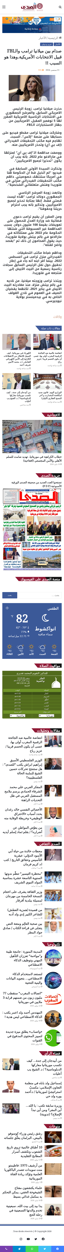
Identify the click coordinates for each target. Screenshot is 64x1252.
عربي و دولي (47, 44)
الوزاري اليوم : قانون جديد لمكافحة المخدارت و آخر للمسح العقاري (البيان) (50, 395)
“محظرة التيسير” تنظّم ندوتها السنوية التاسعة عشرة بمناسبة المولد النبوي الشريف (22, 877)
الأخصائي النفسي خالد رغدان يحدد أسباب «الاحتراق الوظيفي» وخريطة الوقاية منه (23, 813)
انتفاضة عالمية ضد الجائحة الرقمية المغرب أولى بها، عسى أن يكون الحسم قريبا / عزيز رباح (48, 357)
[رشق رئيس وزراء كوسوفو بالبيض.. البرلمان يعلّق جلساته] (53, 1137)
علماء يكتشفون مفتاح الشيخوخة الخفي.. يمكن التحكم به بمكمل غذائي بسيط (22, 1192)
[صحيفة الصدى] (32, 6)
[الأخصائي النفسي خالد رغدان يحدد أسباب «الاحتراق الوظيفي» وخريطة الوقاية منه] (53, 813)
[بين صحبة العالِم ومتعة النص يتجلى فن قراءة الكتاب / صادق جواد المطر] (53, 927)
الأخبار (42, 38)
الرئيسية (53, 38)
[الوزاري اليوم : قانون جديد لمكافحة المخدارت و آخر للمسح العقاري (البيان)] (47, 381)
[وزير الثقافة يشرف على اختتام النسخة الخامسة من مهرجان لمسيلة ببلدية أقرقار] (53, 895)
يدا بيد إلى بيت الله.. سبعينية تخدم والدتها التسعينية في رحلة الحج (24, 1210)
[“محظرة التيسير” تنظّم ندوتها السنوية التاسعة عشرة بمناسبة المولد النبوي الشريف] (53, 877)
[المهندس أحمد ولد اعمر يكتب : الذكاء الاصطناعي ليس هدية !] (53, 1018)
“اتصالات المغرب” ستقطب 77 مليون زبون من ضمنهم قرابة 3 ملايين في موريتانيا (22, 997)
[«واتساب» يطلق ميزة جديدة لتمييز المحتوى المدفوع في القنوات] (53, 1038)
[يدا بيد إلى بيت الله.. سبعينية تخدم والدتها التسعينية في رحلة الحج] (53, 1209)
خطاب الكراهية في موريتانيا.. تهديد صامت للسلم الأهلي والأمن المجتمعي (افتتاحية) (34, 458)
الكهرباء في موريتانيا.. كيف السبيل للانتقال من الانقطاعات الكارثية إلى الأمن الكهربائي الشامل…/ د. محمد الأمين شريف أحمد (17, 358)
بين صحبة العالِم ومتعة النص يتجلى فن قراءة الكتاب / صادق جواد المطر (22, 927)
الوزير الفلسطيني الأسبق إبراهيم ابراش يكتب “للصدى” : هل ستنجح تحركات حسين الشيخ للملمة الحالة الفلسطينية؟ (22, 769)
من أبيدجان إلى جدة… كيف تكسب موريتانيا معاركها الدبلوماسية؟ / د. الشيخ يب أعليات (18, 397)
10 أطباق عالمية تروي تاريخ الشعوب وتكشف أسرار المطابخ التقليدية (24, 1151)
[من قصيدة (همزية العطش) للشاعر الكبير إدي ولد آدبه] (53, 913)
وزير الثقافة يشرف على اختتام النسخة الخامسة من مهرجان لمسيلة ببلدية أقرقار (22, 896)
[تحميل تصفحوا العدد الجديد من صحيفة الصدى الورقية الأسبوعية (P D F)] (32, 571)
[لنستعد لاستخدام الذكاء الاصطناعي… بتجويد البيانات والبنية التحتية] (53, 980)
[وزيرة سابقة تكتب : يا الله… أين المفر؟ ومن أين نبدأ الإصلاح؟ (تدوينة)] (10, 1108)
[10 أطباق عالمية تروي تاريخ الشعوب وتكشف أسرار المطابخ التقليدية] (53, 1151)
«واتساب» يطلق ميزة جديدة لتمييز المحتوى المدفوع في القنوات (24, 1035)
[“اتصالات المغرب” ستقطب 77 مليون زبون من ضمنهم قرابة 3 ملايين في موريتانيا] (53, 999)
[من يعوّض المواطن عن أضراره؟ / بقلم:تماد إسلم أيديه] (53, 831)
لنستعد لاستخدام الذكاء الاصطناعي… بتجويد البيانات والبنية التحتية (24, 978)
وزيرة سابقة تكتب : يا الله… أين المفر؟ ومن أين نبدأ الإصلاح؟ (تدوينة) (44, 1109)
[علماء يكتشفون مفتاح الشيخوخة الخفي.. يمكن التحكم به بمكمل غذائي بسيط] (53, 1191)
